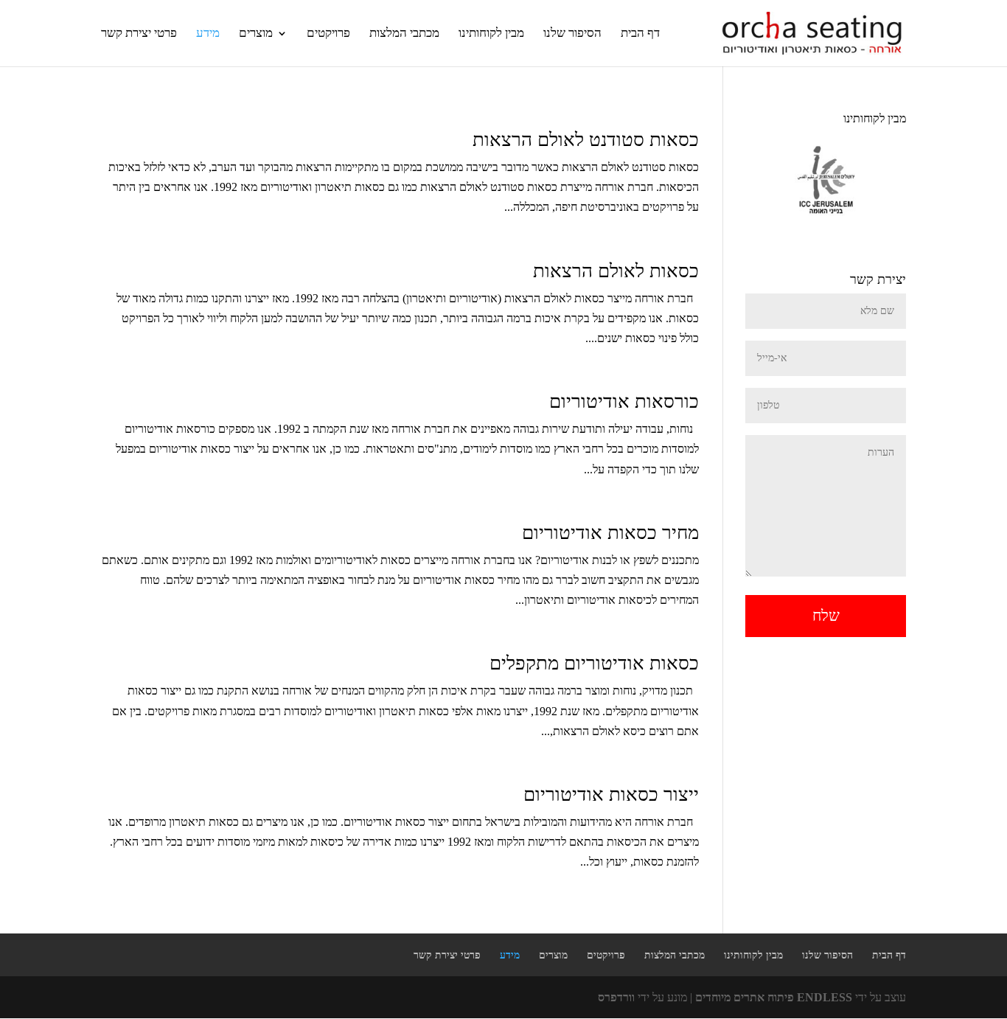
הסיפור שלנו (572, 33)
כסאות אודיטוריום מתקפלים (594, 663)
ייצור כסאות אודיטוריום (611, 794)
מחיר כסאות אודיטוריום (610, 532)
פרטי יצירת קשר (139, 33)
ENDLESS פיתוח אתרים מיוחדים (773, 997)
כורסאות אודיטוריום (624, 401)
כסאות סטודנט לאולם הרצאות (586, 139)
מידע (208, 33)
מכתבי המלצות (404, 33)
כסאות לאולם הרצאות (616, 271)
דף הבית (640, 33)
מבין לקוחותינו (491, 33)
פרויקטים (328, 33)
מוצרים (256, 33)
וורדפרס (616, 997)
